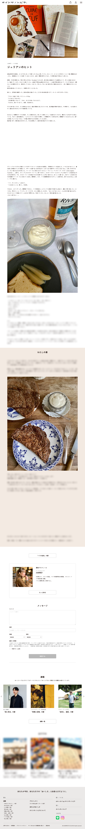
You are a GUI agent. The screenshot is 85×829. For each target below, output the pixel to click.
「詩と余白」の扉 (7, 809)
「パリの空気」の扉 (42, 556)
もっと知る (42, 592)
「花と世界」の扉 (7, 818)
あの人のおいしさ (35, 807)
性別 (27, 634)
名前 (10, 627)
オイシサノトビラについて (38, 810)
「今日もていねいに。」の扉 (9, 803)
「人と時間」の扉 (7, 807)
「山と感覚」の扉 (7, 815)
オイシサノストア (61, 809)
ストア (70, 2)
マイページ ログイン (76, 2)
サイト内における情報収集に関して (36, 825)
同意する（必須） (16, 649)
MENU (81, 2)
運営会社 (48, 825)
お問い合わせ (6, 825)
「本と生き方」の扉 (7, 805)
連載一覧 (42, 721)
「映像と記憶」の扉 (7, 811)
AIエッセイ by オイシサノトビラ (65, 801)
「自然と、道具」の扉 (8, 813)
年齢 (10, 634)
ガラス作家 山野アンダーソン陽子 (37, 803)
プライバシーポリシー (22, 825)
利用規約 (13, 825)
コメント (11, 609)
